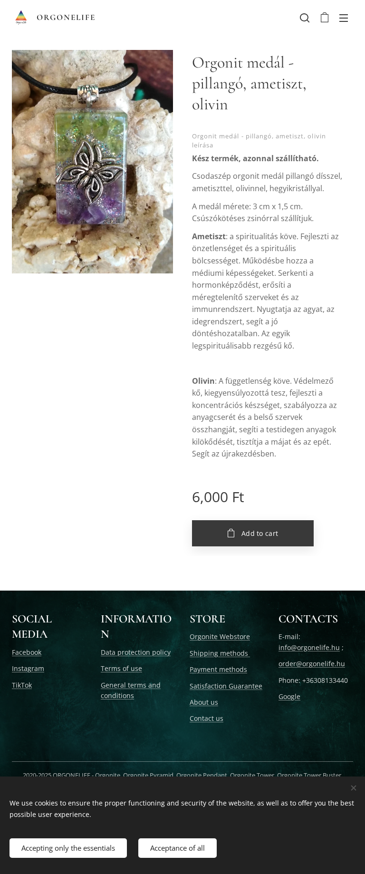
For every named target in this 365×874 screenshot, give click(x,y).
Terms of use (121, 668)
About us (204, 702)
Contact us (206, 718)
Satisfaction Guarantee (226, 685)
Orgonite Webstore (220, 636)
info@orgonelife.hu (309, 647)
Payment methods (218, 669)
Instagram (28, 668)
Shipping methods (220, 653)
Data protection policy (136, 652)
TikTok (22, 684)
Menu (343, 17)
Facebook (26, 652)
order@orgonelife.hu (312, 663)
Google (289, 696)
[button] (304, 17)
